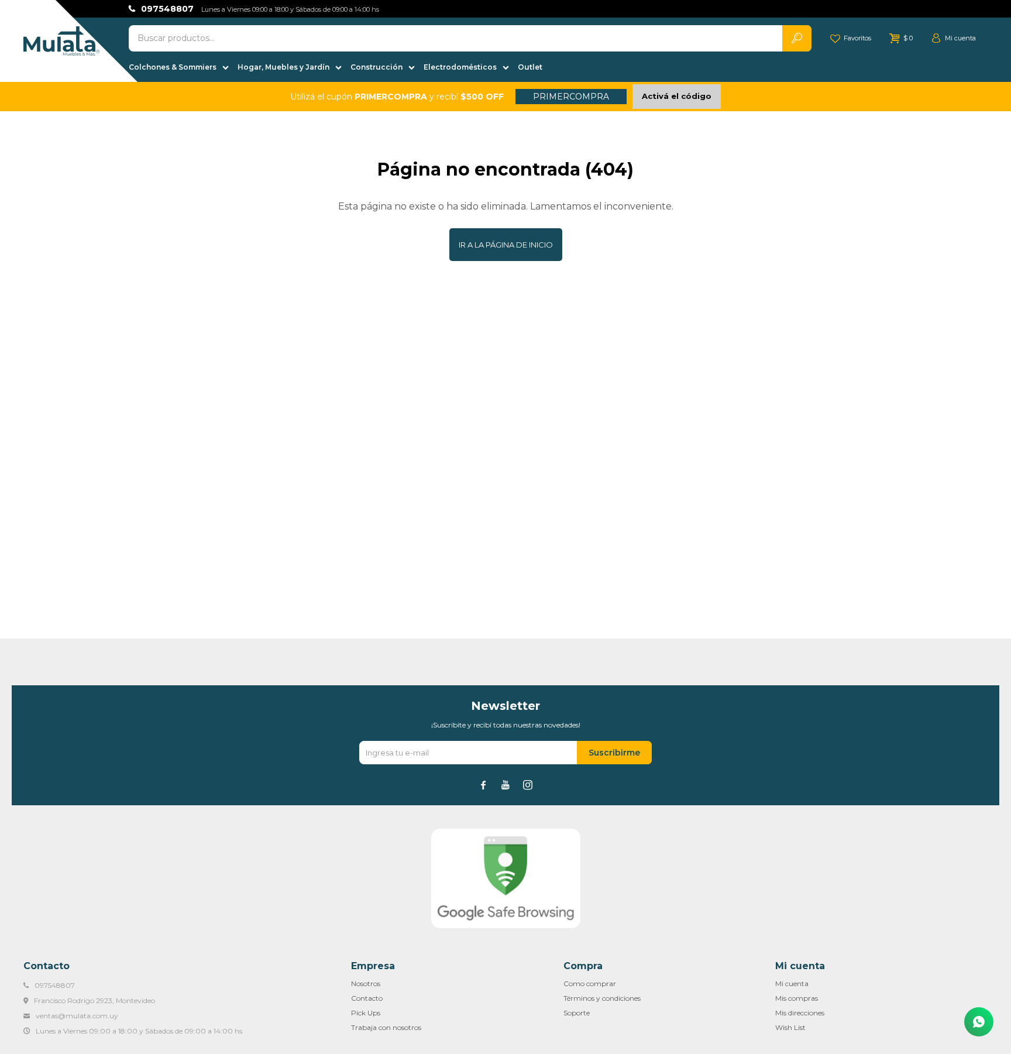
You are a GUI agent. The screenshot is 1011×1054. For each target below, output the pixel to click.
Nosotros (365, 983)
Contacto (367, 998)
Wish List (790, 1027)
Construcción (376, 67)
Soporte (576, 1012)
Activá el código (676, 96)
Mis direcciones (799, 1012)
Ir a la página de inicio (506, 244)
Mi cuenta (792, 983)
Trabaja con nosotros (386, 1027)
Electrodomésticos (460, 67)
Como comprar (589, 983)
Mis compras (796, 998)
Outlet (530, 67)
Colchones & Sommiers (172, 67)
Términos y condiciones (602, 998)
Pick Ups (365, 1012)
